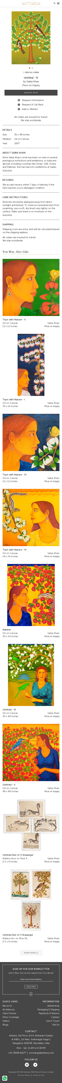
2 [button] (32, 68)
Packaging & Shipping (48, 1009)
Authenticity (53, 1005)
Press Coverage (11, 1017)
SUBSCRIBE (31, 987)
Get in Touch (52, 1021)
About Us (7, 1005)
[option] (31, 37)
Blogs (5, 1024)
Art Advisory (9, 1009)
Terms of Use (38, 1075)
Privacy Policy (24, 1075)
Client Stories (9, 1013)
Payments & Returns (49, 1013)
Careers (55, 1017)
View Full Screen (32, 72)
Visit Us (55, 1024)
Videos (6, 1021)
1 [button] (29, 68)
